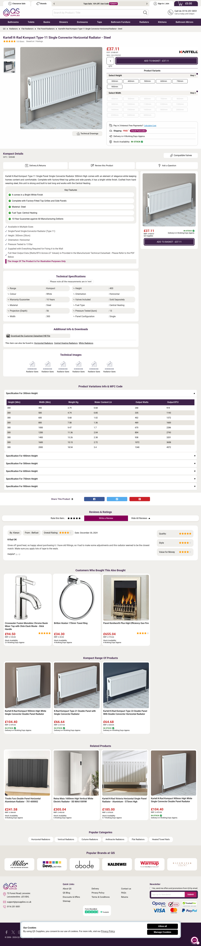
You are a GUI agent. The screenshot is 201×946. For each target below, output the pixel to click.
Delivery (95, 888)
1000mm (131, 104)
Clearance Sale (18, 3)
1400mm (115, 110)
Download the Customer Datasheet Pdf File (30, 336)
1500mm (131, 110)
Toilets (31, 22)
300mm (114, 81)
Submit (190, 894)
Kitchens (162, 22)
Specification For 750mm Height (22, 479)
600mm (163, 81)
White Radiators (86, 343)
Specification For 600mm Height (22, 471)
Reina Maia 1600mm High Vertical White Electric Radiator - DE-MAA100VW (73, 800)
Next (146, 4)
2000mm (180, 110)
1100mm (147, 104)
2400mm (131, 115)
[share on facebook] (94, 499)
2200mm (115, 115)
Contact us (126, 888)
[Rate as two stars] (70, 518)
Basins (46, 22)
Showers (63, 22)
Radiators (144, 22)
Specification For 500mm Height (22, 463)
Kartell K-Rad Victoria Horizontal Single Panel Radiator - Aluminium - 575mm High (124, 800)
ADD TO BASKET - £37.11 (156, 60)
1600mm (147, 110)
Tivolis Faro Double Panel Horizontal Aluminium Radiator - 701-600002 (23, 800)
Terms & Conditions (101, 897)
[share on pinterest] (139, 499)
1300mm (180, 104)
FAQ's (123, 893)
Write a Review (106, 518)
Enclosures (82, 22)
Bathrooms (13, 22)
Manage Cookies (162, 932)
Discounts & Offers (71, 897)
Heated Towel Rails (161, 839)
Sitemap (66, 901)
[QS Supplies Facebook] (6, 932)
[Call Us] (170, 12)
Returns (124, 897)
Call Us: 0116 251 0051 (186, 11)
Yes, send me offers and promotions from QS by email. (175, 888)
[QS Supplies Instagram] (20, 932)
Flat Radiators (138, 839)
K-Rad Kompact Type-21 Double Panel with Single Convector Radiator (75, 712)
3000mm (147, 115)
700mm (163, 99)
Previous (54, 4)
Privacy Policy (98, 893)
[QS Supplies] (11, 12)
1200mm (164, 104)
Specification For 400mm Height (22, 456)
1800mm (164, 110)
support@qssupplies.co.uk (19, 902)
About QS (67, 888)
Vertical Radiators (66, 839)
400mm (131, 81)
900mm (114, 87)
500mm (147, 81)
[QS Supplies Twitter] (13, 932)
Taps (99, 22)
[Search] (145, 13)
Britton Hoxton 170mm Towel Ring (71, 623)
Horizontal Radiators (43, 343)
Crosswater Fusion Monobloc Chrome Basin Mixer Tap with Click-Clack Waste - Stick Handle (26, 626)
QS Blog (66, 893)
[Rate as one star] (68, 518)
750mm (180, 81)
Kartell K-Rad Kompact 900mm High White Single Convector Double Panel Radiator (25, 712)
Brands (43, 3)
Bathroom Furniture (120, 22)
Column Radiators (90, 839)
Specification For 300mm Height (22, 393)
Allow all (162, 926)
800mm (180, 99)
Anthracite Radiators (115, 839)
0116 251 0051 (13, 906)
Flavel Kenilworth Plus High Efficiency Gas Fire (126, 623)
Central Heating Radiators (66, 343)
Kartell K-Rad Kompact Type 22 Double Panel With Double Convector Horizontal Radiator (125, 712)
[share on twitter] (117, 499)
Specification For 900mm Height (22, 486)
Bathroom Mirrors (184, 22)
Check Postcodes (138, 131)
